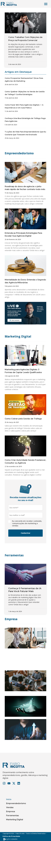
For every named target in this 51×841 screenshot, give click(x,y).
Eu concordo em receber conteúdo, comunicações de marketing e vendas (27, 523)
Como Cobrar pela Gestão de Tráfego (23, 419)
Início (8, 799)
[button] (45, 4)
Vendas (10, 807)
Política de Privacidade (11, 836)
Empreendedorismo (19, 153)
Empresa (11, 619)
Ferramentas (14, 555)
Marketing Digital (18, 336)
